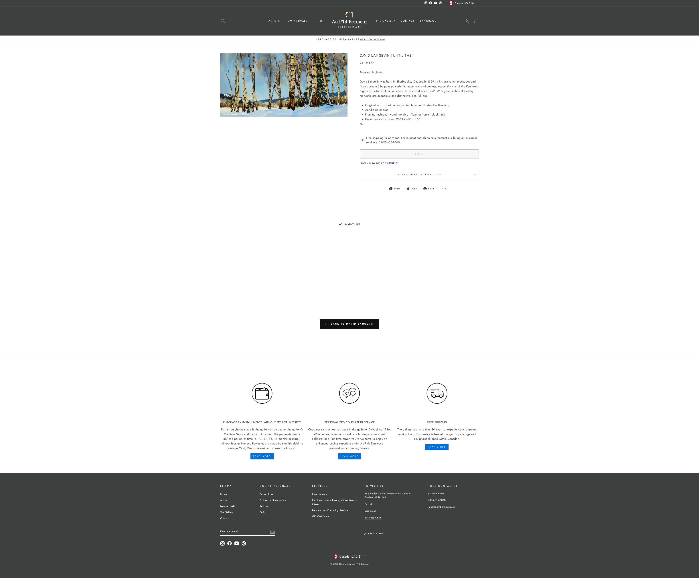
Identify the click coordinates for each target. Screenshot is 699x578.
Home (223, 494)
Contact (408, 21)
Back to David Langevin (352, 323)
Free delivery (319, 494)
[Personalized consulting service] (349, 393)
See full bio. (420, 96)
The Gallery (385, 21)
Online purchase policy (273, 500)
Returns (264, 506)
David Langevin (375, 56)
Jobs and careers (374, 533)
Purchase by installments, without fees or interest (334, 502)
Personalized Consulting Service (330, 510)
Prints (318, 21)
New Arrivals (296, 21)
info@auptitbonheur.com (441, 507)
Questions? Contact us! (419, 174)
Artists (274, 21)
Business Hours (373, 517)
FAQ (262, 512)
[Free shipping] (437, 393)
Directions (370, 511)
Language (428, 21)
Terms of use (266, 494)
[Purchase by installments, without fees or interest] (262, 393)
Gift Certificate (320, 516)
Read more (262, 456)
